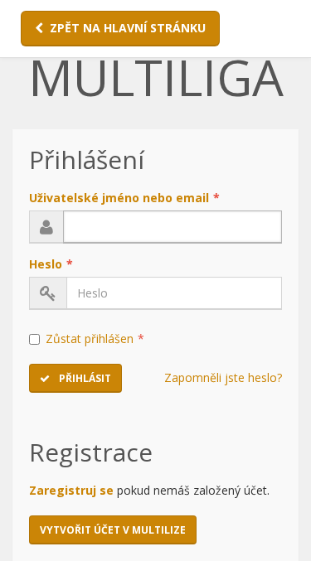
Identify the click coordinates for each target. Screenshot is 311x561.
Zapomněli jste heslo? (223, 377)
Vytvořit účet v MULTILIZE (113, 530)
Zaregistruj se (71, 490)
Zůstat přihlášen (95, 338)
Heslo (51, 264)
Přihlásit (83, 378)
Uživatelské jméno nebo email (124, 198)
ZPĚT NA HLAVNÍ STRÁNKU (128, 28)
